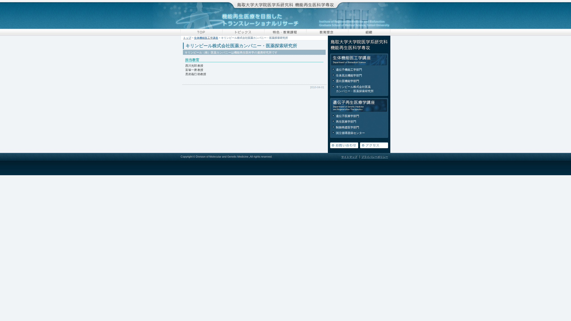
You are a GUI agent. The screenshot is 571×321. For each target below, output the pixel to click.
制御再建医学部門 (347, 127)
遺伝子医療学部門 (347, 116)
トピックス (244, 32)
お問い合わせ (344, 145)
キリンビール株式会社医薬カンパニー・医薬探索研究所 (355, 89)
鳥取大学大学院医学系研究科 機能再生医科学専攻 (285, 4)
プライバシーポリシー (374, 156)
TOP (202, 32)
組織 (369, 32)
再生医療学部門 (346, 121)
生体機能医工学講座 (206, 37)
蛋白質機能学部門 (347, 81)
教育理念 (327, 32)
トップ (187, 37)
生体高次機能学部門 (349, 75)
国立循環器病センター (350, 133)
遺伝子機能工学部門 (349, 69)
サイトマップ (349, 156)
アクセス (374, 145)
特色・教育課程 (285, 32)
